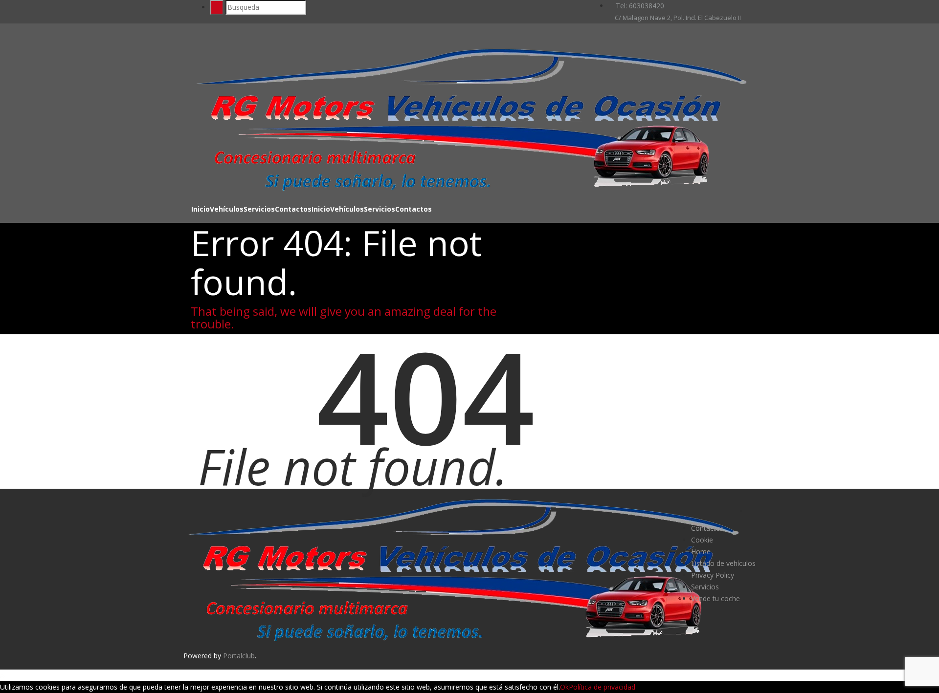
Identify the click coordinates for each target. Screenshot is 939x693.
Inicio (200, 209)
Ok (564, 687)
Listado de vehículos (723, 563)
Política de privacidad (602, 687)
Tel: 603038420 (639, 5)
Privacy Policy (712, 575)
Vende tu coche (715, 598)
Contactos (293, 209)
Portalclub (239, 655)
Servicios (259, 209)
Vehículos (227, 209)
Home (701, 551)
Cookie (702, 539)
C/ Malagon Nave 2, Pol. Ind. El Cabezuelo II (677, 17)
